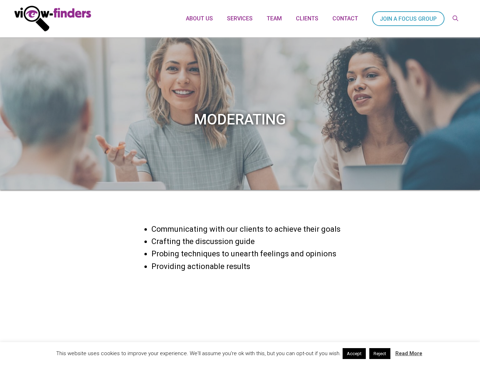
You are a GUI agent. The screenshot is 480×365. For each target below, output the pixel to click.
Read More (408, 353)
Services (240, 18)
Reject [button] (380, 353)
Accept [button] (354, 353)
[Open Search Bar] (455, 18)
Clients (307, 18)
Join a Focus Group (408, 18)
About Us (199, 18)
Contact (345, 18)
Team (274, 18)
